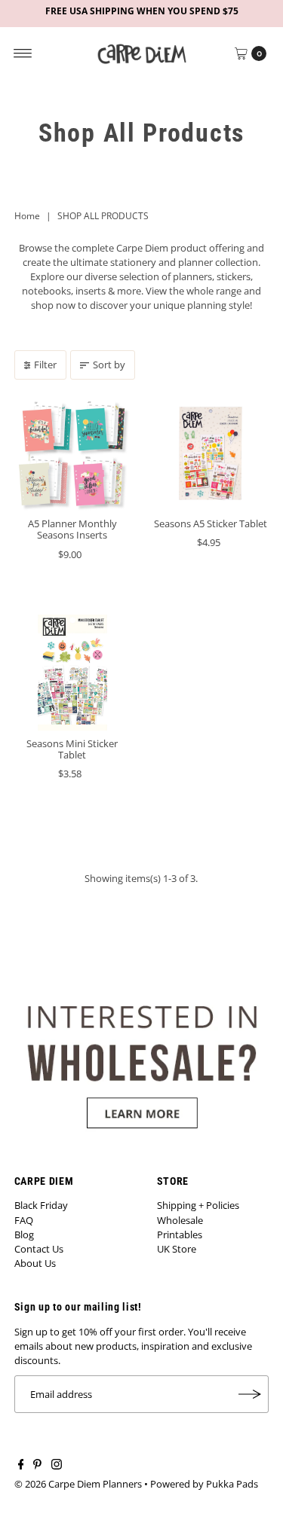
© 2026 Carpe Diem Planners (78, 1484)
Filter (45, 364)
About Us (35, 1263)
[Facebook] (21, 1465)
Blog (24, 1234)
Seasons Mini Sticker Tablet (72, 749)
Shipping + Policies (198, 1205)
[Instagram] (56, 1465)
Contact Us (38, 1249)
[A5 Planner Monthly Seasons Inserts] (72, 453)
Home (27, 215)
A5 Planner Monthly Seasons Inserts (72, 529)
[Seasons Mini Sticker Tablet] (72, 673)
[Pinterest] (37, 1465)
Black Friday (41, 1205)
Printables (179, 1234)
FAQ (23, 1220)
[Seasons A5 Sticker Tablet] (211, 453)
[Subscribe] (250, 1394)
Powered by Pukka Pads (204, 1484)
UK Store (176, 1249)
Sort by (109, 364)
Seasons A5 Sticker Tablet (210, 523)
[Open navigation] (23, 53)
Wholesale (180, 1220)
